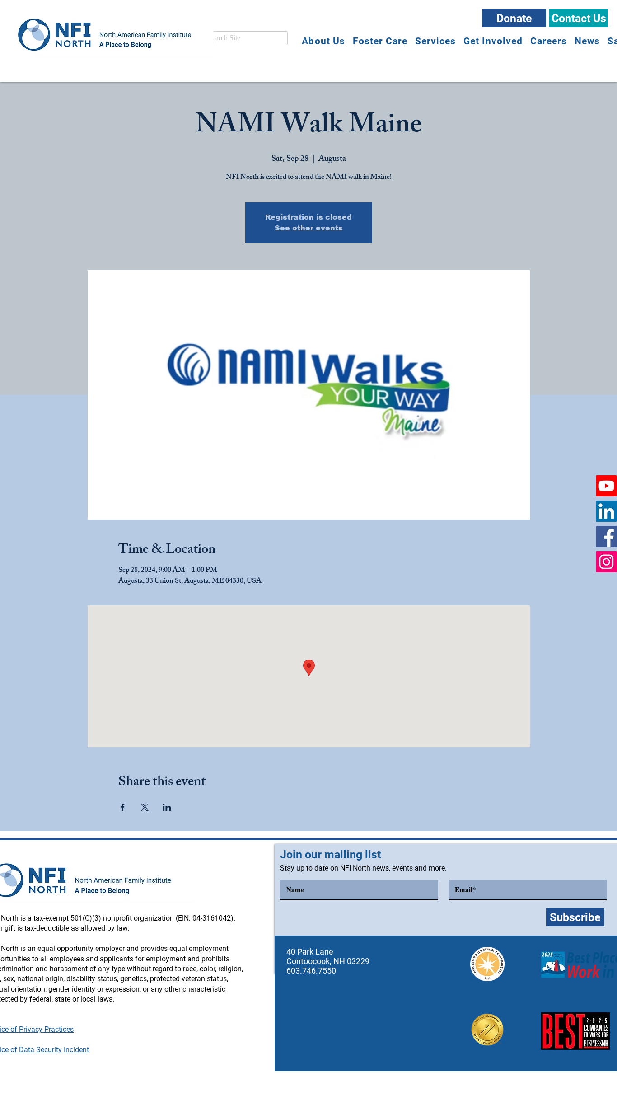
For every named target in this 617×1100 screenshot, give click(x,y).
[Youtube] (606, 485)
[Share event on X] (144, 807)
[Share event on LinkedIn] (167, 807)
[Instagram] (606, 561)
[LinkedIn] (606, 511)
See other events (309, 228)
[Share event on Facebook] (122, 807)
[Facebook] (606, 536)
